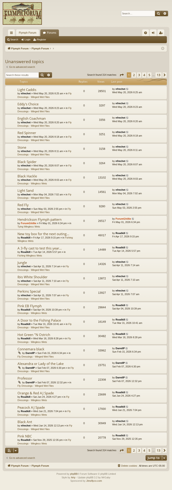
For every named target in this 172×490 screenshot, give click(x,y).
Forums (51, 32)
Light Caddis (26, 89)
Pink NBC (24, 436)
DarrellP (30, 353)
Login (27, 39)
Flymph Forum (27, 32)
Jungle (22, 262)
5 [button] (149, 75)
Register (41, 39)
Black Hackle (27, 176)
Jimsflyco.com (94, 480)
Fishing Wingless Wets (29, 255)
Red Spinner (26, 132)
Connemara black (30, 349)
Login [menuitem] (154, 33)
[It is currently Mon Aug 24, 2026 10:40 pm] (162, 48)
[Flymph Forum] (22, 13)
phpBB (73, 473)
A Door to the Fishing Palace (39, 320)
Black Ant (24, 421)
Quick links (12, 33)
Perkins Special (29, 291)
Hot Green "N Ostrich (33, 334)
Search (14, 39)
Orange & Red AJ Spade (35, 393)
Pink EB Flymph (29, 306)
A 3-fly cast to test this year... (39, 248)
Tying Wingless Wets (28, 226)
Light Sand (25, 190)
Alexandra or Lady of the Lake (40, 363)
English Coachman (31, 118)
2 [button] (134, 75)
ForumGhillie (28, 223)
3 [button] (139, 75)
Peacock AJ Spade (31, 407)
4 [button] (144, 75)
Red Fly (23, 205)
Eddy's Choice (28, 104)
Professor (24, 378)
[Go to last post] (127, 89)
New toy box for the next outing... (43, 234)
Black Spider (27, 161)
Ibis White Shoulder (32, 277)
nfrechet (26, 93)
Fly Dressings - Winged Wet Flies (35, 356)
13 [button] (158, 75)
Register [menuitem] (161, 33)
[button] (121, 75)
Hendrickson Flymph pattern (39, 219)
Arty (73, 477)
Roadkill (25, 237)
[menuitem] (145, 32)
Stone (21, 147)
